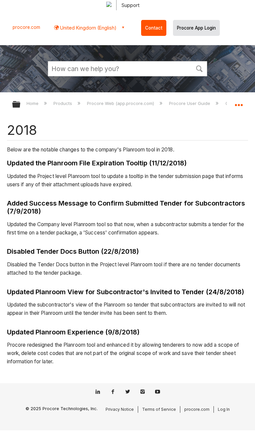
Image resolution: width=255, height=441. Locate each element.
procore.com (26, 27)
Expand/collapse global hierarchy (20, 105)
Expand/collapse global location (239, 102)
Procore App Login (196, 28)
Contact (153, 28)
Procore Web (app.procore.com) (121, 103)
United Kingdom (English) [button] (88, 28)
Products (63, 103)
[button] (199, 68)
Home (33, 103)
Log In (224, 409)
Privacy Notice (120, 409)
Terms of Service (159, 409)
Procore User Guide (190, 103)
